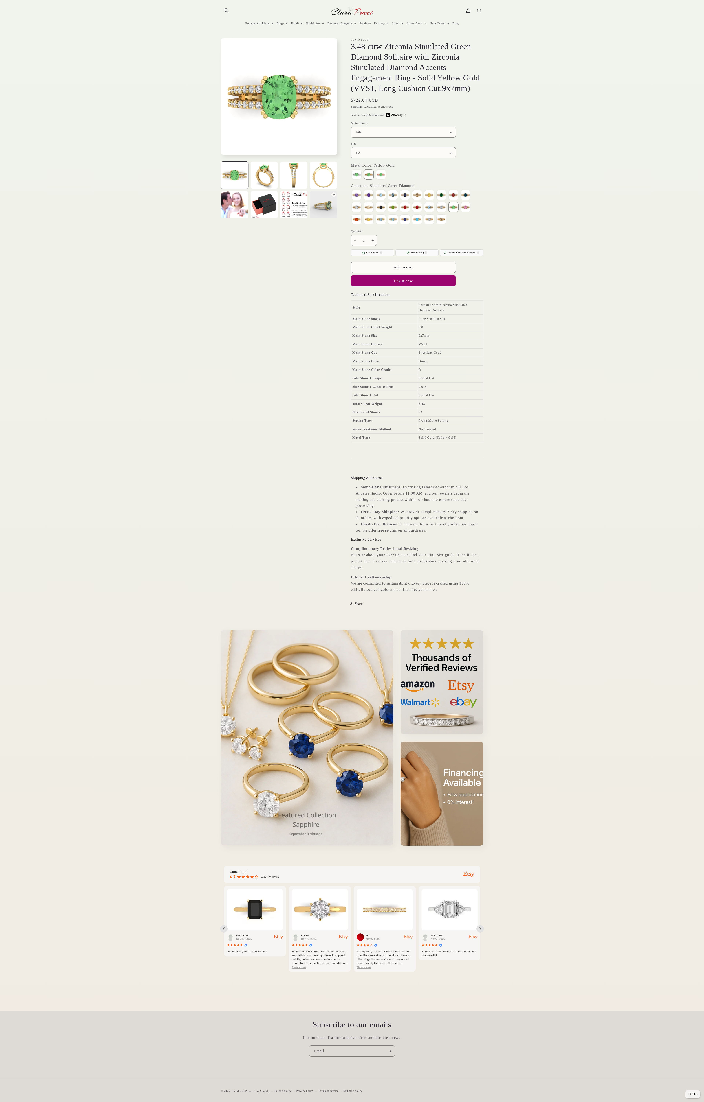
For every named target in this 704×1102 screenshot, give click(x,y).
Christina (437, 935)
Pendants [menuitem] (365, 23)
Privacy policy (305, 1090)
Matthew (371, 935)
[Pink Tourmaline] (405, 207)
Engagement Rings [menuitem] (257, 23)
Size (354, 143)
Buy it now (403, 281)
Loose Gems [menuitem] (415, 23)
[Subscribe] (389, 1051)
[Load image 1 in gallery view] (234, 175)
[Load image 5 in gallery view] (234, 204)
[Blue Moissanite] (393, 195)
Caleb (240, 935)
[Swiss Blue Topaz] (393, 220)
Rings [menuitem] (280, 23)
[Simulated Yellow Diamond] (368, 220)
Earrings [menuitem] (379, 23)
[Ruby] (417, 207)
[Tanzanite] (405, 220)
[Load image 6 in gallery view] (264, 204)
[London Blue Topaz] (465, 195)
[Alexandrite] (356, 195)
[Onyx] (380, 207)
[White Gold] (356, 175)
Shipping (357, 106)
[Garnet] (453, 195)
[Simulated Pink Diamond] (465, 207)
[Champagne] (417, 195)
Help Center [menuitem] (437, 23)
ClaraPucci (238, 1091)
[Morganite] (368, 207)
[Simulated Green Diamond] (453, 207)
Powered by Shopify (257, 1091)
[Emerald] (441, 195)
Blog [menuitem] (455, 23)
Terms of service (328, 1090)
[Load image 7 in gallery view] (293, 204)
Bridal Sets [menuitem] (313, 23)
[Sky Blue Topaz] (380, 220)
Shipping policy (352, 1090)
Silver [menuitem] (396, 23)
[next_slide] (480, 929)
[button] (226, 10)
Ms (303, 935)
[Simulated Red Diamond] (356, 220)
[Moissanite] (356, 207)
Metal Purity (359, 123)
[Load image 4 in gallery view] (323, 175)
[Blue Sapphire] (405, 195)
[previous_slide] (224, 929)
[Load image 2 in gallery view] (264, 175)
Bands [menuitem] (295, 23)
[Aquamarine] (380, 195)
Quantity (357, 231)
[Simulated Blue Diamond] (429, 207)
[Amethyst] (368, 195)
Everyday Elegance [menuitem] (339, 23)
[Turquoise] (417, 220)
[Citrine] (429, 195)
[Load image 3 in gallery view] (293, 175)
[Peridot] (393, 207)
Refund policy (282, 1090)
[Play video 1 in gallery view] (323, 204)
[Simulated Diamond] (441, 207)
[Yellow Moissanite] (441, 220)
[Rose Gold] (380, 175)
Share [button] (359, 603)
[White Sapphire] (429, 220)
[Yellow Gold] (368, 175)
